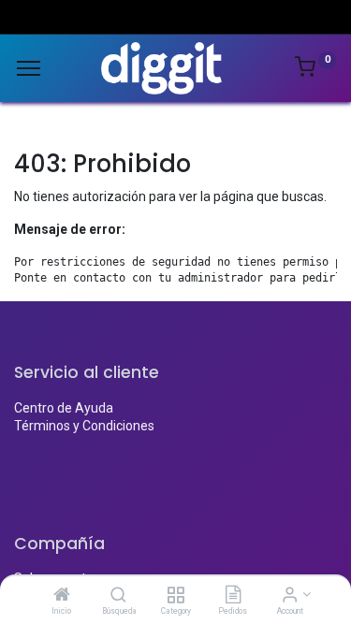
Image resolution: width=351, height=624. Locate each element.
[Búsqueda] (118, 595)
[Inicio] (61, 595)
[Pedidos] (233, 595)
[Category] (175, 595)
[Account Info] (290, 595)
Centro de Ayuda (63, 407)
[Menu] (28, 68)
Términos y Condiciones (84, 425)
